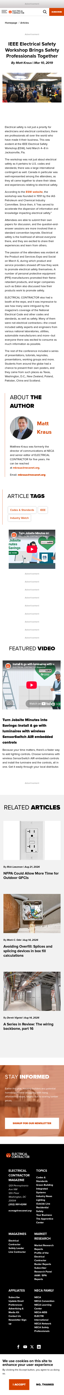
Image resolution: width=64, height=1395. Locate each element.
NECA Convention (44, 1301)
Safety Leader (16, 1248)
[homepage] (16, 11)
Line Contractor (17, 1252)
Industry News (44, 1196)
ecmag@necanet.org (20, 1210)
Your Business (44, 1215)
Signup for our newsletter (32, 1123)
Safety (39, 1211)
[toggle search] (45, 12)
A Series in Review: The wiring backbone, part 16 (28, 1026)
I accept (19, 1384)
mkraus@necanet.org (26, 467)
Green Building (44, 1185)
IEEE (43, 510)
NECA (37, 1297)
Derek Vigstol (15, 1017)
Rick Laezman (15, 866)
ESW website (34, 192)
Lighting (40, 1200)
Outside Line (43, 1203)
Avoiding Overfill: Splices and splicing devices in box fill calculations (27, 951)
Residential (42, 1207)
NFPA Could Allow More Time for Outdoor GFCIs (31, 875)
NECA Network (42, 1323)
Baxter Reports (42, 1264)
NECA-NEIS (40, 1312)
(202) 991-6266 (18, 1204)
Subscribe (57, 12)
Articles (24, 22)
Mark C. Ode (14, 940)
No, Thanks (45, 1384)
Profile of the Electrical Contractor (41, 1256)
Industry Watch (19, 518)
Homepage (11, 22)
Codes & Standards (22, 510)
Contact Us (15, 1316)
